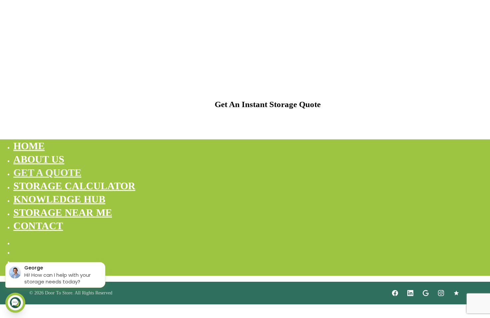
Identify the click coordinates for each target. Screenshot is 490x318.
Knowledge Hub (59, 199)
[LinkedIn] (410, 293)
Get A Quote (47, 172)
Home (29, 145)
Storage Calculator (74, 185)
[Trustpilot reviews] (456, 293)
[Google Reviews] (426, 293)
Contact (38, 225)
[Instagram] (441, 293)
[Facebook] (395, 293)
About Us (38, 159)
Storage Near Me (62, 212)
